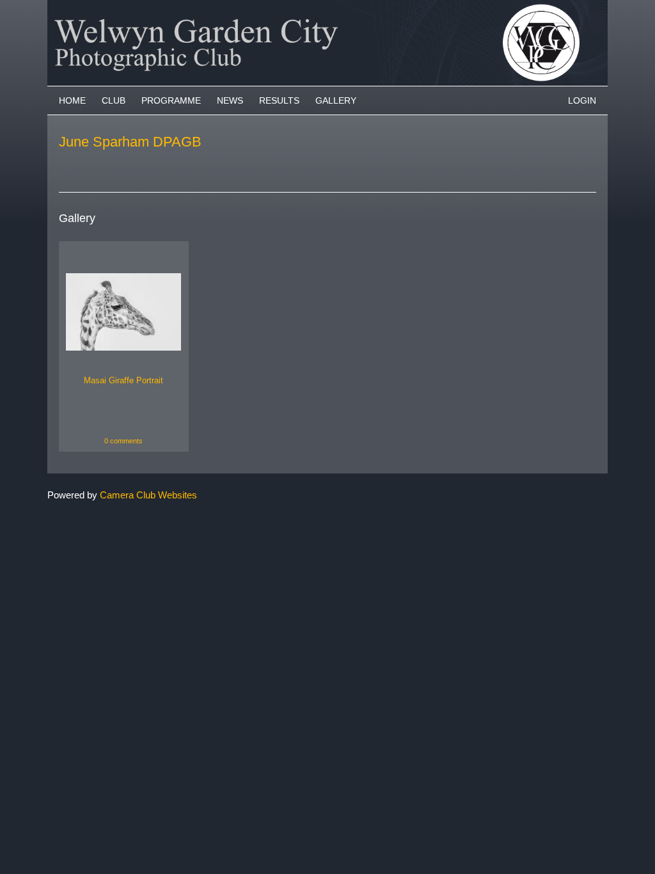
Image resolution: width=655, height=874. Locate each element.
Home (72, 100)
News (230, 100)
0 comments (123, 441)
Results (279, 100)
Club (113, 100)
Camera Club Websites (148, 494)
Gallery (335, 100)
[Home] (327, 6)
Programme (171, 100)
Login (582, 100)
